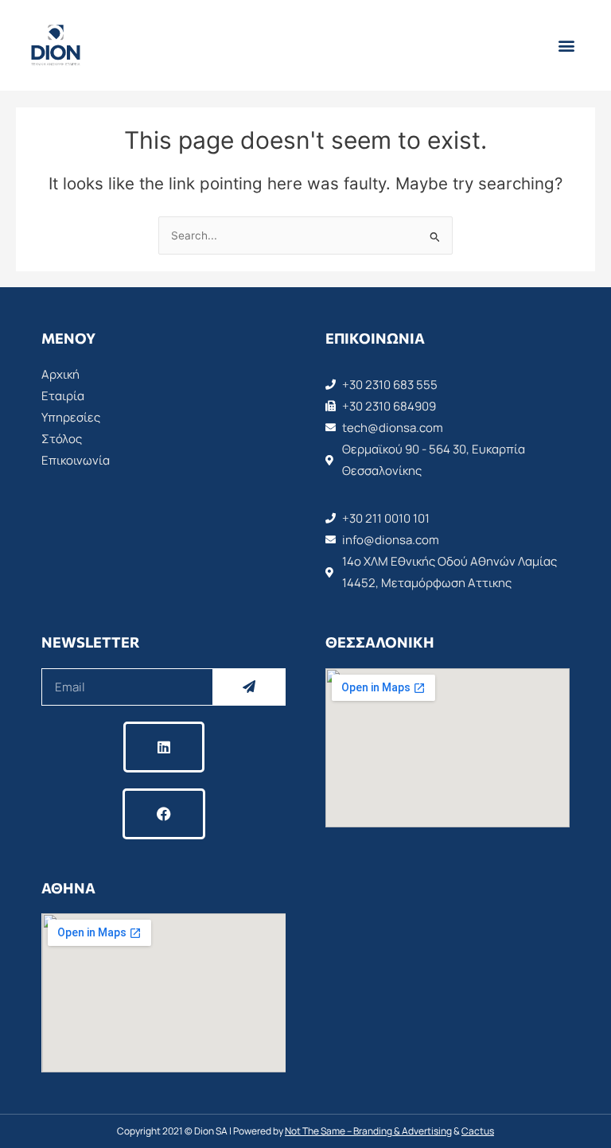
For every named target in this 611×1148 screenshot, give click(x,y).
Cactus (477, 1131)
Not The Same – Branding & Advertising (368, 1131)
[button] (566, 46)
